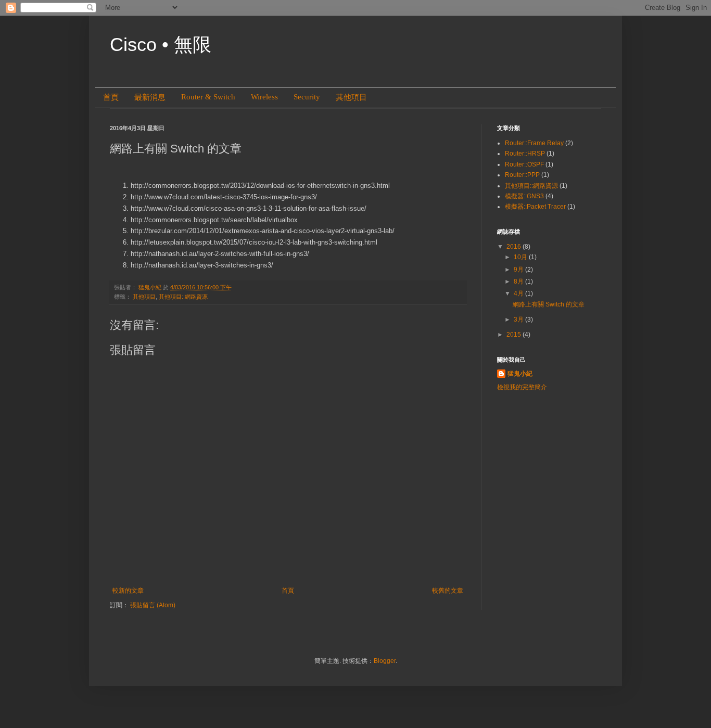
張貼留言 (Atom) (152, 605)
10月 (521, 257)
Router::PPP (522, 174)
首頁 (111, 97)
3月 (519, 319)
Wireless (264, 97)
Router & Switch (208, 97)
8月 (519, 281)
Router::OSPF (524, 164)
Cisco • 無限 (160, 44)
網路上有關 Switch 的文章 (549, 304)
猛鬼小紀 (519, 373)
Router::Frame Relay (534, 143)
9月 (519, 269)
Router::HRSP (525, 153)
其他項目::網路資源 (183, 296)
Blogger (385, 661)
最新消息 (150, 97)
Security (307, 97)
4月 (519, 293)
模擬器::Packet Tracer (535, 206)
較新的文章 (128, 590)
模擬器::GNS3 (524, 196)
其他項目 (351, 97)
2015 (514, 334)
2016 (514, 246)
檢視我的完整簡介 (522, 387)
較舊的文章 (447, 590)
